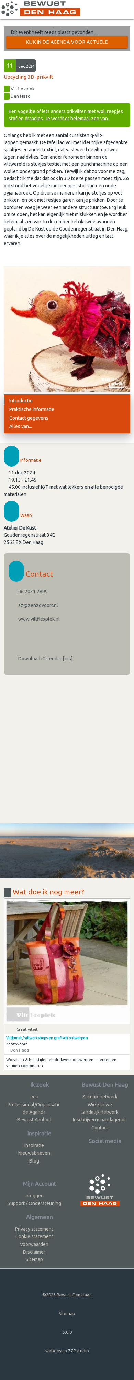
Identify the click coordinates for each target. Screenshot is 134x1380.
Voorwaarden (34, 1244)
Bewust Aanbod (34, 1119)
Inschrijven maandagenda (100, 1119)
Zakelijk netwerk (100, 1096)
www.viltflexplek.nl (38, 619)
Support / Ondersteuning (34, 1203)
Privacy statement (34, 1229)
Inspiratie (34, 1145)
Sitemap (34, 1259)
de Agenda (34, 1112)
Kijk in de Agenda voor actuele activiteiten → (67, 43)
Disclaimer (34, 1252)
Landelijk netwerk (100, 1112)
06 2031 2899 (32, 591)
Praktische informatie (31, 409)
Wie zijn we (100, 1104)
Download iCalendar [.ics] (44, 658)
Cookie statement (34, 1236)
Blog (34, 1161)
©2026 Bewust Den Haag (67, 1294)
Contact (99, 1127)
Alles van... (20, 426)
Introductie (21, 400)
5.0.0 (67, 1332)
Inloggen (34, 1195)
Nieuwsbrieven (34, 1153)
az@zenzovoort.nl (37, 605)
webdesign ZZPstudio (67, 1350)
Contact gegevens (28, 418)
